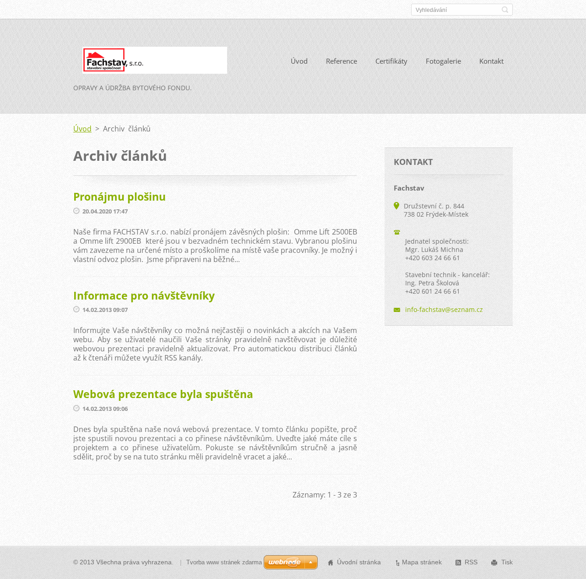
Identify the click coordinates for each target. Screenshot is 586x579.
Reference (341, 61)
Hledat (505, 10)
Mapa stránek (422, 562)
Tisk (507, 562)
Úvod (299, 61)
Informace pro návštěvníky (144, 295)
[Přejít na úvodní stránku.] (150, 62)
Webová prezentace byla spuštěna (163, 394)
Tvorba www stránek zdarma (224, 562)
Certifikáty (391, 61)
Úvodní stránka (359, 562)
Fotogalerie (443, 61)
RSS (471, 562)
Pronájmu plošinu (119, 196)
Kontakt (491, 61)
